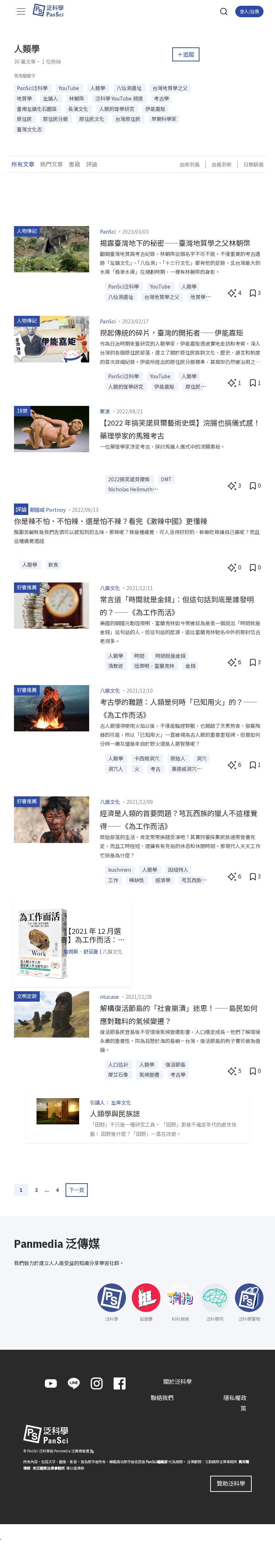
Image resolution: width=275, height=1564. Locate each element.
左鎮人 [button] (51, 98)
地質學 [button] (25, 98)
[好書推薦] (51, 604)
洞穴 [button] (202, 758)
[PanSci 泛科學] (51, 10)
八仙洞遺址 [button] (129, 88)
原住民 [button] (25, 118)
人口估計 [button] (118, 1064)
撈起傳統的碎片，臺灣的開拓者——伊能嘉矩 (171, 332)
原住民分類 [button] (56, 118)
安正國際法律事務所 (49, 1468)
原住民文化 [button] (92, 118)
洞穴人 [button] (116, 768)
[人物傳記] (51, 248)
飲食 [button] (53, 564)
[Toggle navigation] (21, 11)
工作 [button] (113, 880)
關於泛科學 (177, 1381)
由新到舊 (190, 164)
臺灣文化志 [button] (29, 129)
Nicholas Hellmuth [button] (130, 489)
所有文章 (22, 164)
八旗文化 (110, 587)
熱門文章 (51, 164)
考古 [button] (155, 768)
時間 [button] (139, 655)
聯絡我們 (162, 1397)
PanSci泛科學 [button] (33, 88)
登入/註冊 (249, 11)
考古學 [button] (161, 98)
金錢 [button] (190, 665)
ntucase (109, 996)
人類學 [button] (98, 88)
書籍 (74, 164)
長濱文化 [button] (78, 108)
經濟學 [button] (163, 880)
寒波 (105, 411)
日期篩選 (253, 164)
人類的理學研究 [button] (117, 108)
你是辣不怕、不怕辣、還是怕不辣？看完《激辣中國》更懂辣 (110, 521)
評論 (91, 164)
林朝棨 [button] (77, 98)
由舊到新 (222, 164)
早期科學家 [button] (164, 118)
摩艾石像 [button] (118, 1074)
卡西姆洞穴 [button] (147, 758)
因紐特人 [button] (178, 869)
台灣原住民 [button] (128, 118)
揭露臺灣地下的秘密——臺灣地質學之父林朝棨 (175, 243)
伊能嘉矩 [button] (155, 108)
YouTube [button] (69, 88)
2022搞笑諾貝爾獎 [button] (129, 479)
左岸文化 (121, 1102)
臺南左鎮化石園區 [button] (37, 108)
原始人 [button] (178, 758)
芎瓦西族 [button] (192, 880)
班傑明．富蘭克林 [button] (154, 665)
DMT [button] (166, 479)
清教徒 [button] (116, 665)
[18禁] (51, 428)
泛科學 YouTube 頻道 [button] (119, 98)
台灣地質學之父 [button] (170, 88)
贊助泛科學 (231, 1483)
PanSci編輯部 (157, 1461)
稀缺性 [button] (137, 880)
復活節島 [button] (175, 1064)
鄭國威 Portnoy (48, 509)
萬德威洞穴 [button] (184, 768)
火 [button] (137, 768)
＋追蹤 (185, 54)
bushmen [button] (120, 869)
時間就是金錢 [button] (170, 655)
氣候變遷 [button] (149, 1074)
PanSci (108, 231)
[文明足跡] (51, 1013)
